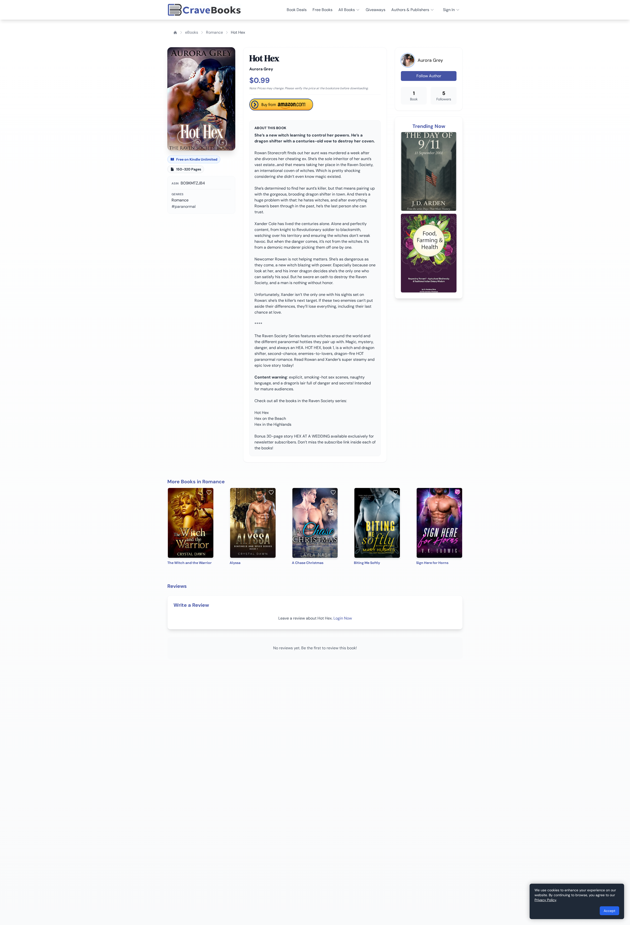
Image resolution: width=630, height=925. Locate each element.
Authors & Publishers (410, 9)
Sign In (449, 9)
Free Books (322, 9)
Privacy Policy (545, 900)
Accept (609, 911)
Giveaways (375, 9)
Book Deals (297, 9)
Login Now (342, 618)
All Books (346, 9)
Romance (214, 32)
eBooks (191, 32)
